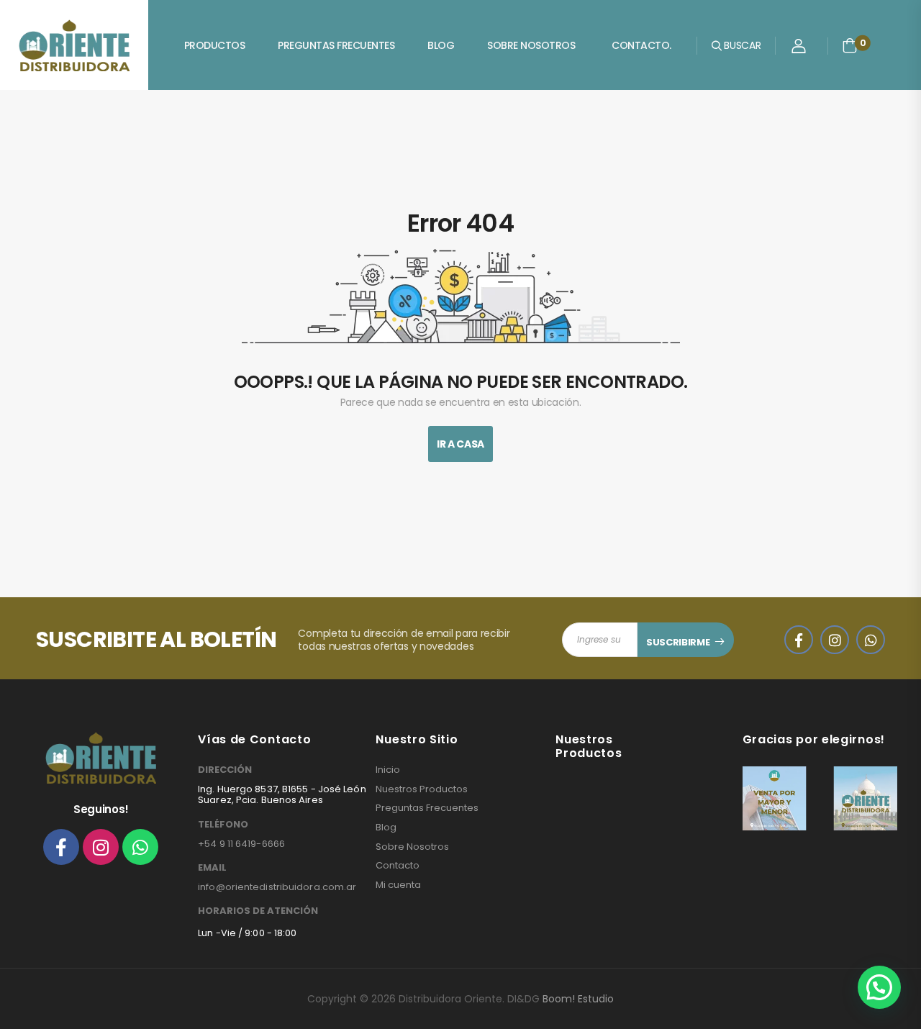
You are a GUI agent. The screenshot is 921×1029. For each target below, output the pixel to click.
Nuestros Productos (422, 789)
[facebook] (798, 639)
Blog (440, 45)
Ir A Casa (460, 444)
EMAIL (212, 868)
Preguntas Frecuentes (336, 45)
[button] (879, 987)
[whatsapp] (870, 639)
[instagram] (834, 639)
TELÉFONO (223, 824)
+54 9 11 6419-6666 (241, 844)
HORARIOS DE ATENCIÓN (258, 911)
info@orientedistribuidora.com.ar (277, 887)
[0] (850, 45)
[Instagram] (101, 847)
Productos (214, 45)
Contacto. (641, 45)
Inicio (388, 770)
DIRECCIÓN (225, 770)
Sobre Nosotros (531, 45)
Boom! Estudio (578, 999)
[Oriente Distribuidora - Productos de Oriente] (74, 45)
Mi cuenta (398, 885)
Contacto (397, 865)
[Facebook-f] (61, 847)
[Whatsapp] (140, 847)
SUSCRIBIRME (677, 642)
